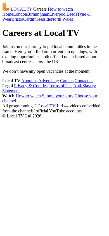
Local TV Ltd (50, 105)
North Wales (62, 19)
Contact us (84, 80)
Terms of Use (60, 85)
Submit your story (58, 95)
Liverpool (58, 14)
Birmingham (38, 14)
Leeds (72, 14)
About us (29, 80)
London (20, 14)
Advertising (48, 80)
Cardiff (29, 19)
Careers (67, 80)
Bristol (17, 19)
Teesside (43, 19)
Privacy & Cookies (31, 85)
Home (7, 14)
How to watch (60, 9)
